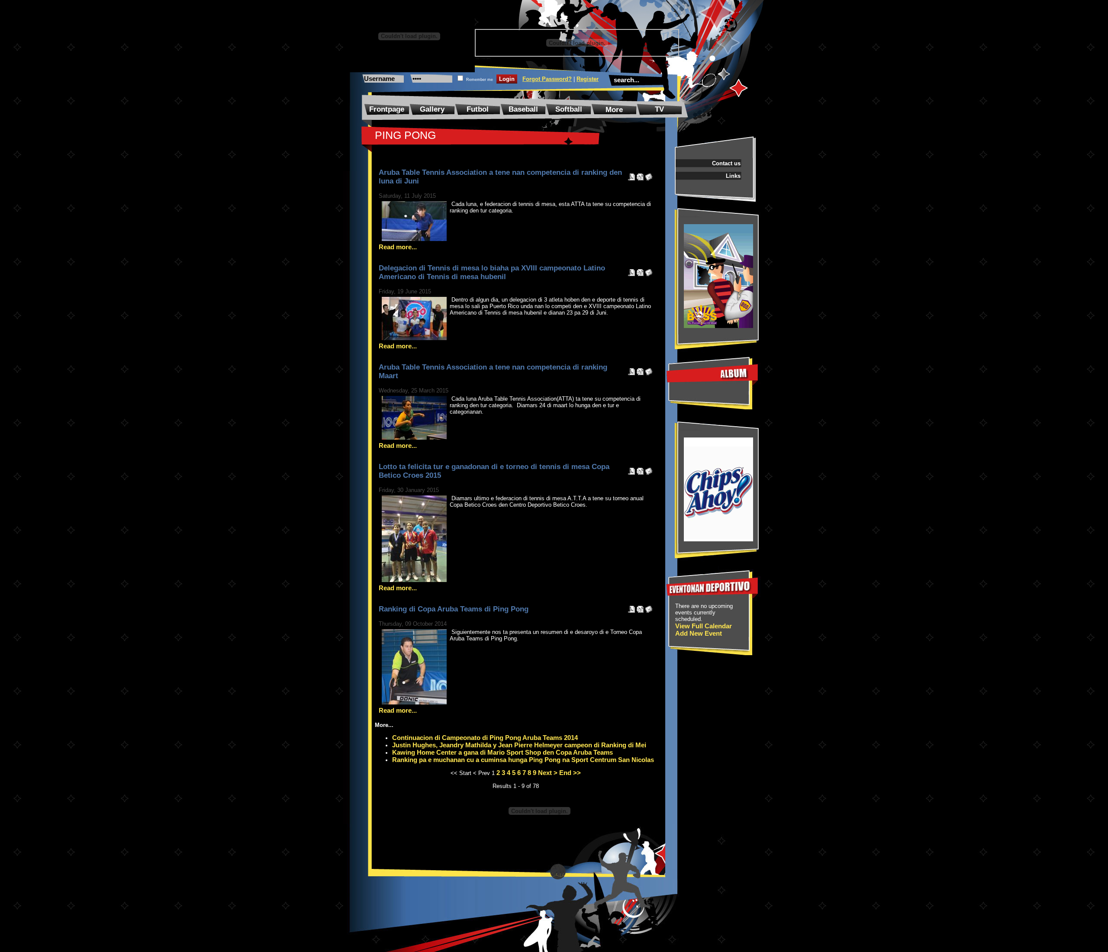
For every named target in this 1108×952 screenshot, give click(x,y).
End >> (570, 772)
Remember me (479, 79)
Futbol (478, 109)
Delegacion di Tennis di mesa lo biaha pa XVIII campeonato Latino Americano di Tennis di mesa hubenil (492, 272)
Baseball (523, 109)
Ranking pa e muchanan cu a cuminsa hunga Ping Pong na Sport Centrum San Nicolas (523, 759)
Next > (547, 772)
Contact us (726, 163)
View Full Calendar (703, 626)
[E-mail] (648, 174)
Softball (568, 109)
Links (733, 176)
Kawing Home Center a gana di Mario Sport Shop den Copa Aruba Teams (502, 752)
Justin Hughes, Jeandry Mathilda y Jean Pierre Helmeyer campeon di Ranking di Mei (519, 745)
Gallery (432, 109)
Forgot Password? (547, 79)
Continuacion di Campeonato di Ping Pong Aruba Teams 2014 (485, 737)
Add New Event (698, 633)
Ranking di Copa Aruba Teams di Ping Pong (453, 609)
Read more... (398, 247)
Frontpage (386, 109)
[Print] (640, 174)
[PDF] (631, 174)
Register (588, 79)
